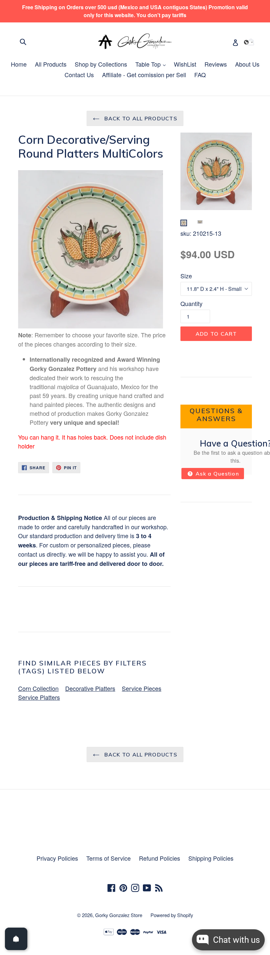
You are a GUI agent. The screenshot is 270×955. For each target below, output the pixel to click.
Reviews (215, 64)
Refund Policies (159, 858)
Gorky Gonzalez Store (118, 914)
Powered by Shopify (171, 914)
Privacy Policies (57, 858)
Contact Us (79, 74)
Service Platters (39, 697)
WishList (185, 64)
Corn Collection (38, 688)
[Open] (16, 939)
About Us (247, 64)
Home (19, 64)
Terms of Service (108, 858)
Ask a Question (216, 473)
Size (186, 275)
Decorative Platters (90, 688)
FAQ (200, 74)
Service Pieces (141, 688)
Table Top (152, 64)
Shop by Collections (101, 64)
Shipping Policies (210, 858)
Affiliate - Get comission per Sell (144, 74)
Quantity (191, 303)
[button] (248, 42)
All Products (51, 64)
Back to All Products (140, 118)
